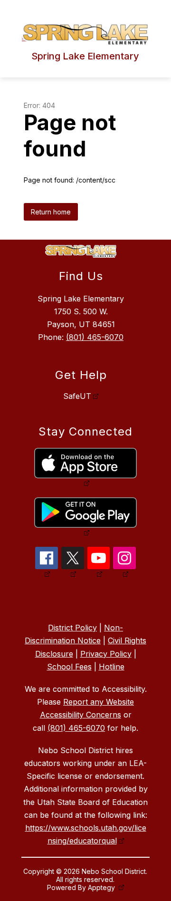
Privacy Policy (106, 654)
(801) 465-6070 (95, 337)
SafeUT (77, 396)
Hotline (111, 666)
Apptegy (102, 887)
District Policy (72, 627)
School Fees (69, 666)
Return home (51, 212)
